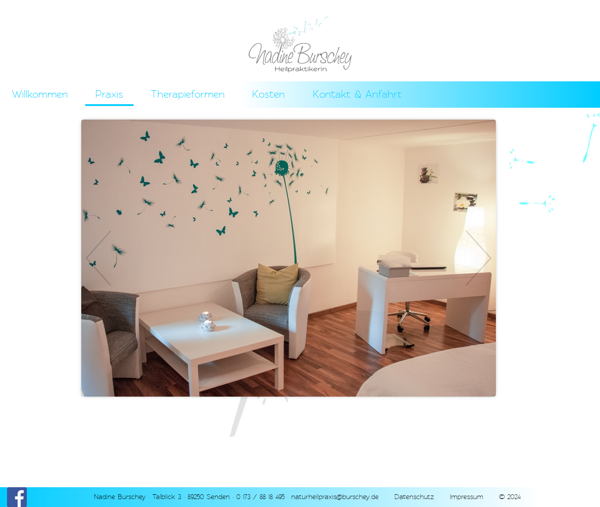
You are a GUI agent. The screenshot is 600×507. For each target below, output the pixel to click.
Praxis (109, 94)
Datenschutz (414, 497)
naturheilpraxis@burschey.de (335, 497)
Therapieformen (188, 94)
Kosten (268, 94)
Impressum (466, 497)
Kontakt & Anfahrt (357, 94)
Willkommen (40, 94)
